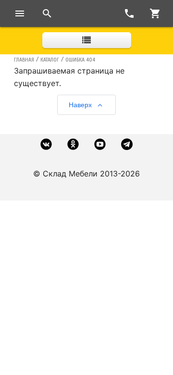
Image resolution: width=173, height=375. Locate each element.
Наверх (80, 105)
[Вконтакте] (46, 144)
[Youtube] (99, 144)
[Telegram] (126, 144)
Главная (24, 59)
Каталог (49, 59)
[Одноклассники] (73, 144)
